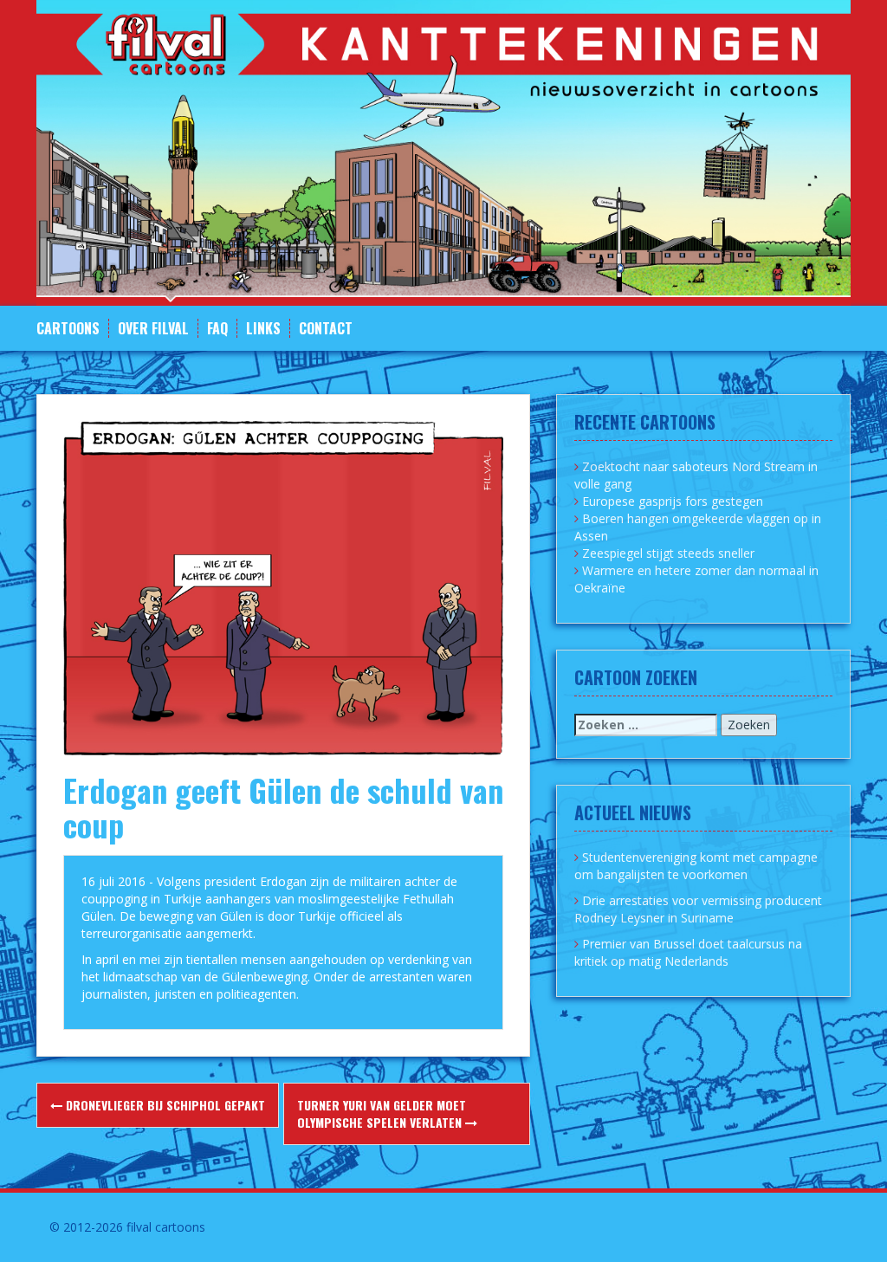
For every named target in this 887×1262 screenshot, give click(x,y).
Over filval (153, 329)
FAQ (217, 329)
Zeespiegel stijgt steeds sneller (668, 553)
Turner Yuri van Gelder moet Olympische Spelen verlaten (381, 1113)
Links (263, 329)
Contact (326, 329)
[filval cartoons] (443, 151)
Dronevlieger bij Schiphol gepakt (163, 1105)
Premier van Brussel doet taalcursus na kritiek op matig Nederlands (688, 952)
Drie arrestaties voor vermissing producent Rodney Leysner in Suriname (698, 909)
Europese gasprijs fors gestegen (672, 501)
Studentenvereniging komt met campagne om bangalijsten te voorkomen (696, 866)
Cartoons (68, 329)
